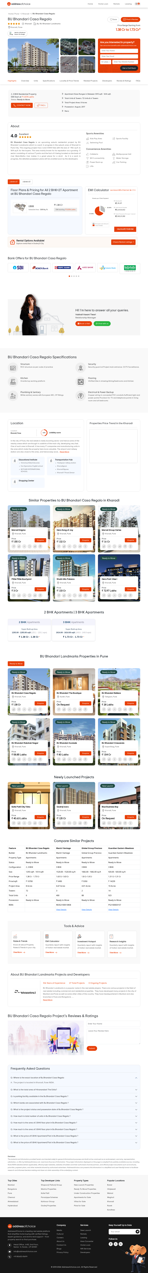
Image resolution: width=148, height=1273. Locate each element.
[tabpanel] (45, 208)
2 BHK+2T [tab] (14, 182)
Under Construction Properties (87, 1193)
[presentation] (14, 181)
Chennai (11, 1197)
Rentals (116, 4)
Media (59, 1230)
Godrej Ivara (63, 807)
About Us (60, 1241)
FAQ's (42, 105)
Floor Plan (86, 47)
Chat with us (103, 324)
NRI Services (85, 1249)
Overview (25, 81)
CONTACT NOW (23, 105)
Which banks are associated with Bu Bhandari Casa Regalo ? (40, 1103)
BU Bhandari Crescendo (113, 743)
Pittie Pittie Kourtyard (21, 579)
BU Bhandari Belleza (111, 693)
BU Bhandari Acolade (67, 743)
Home (90, 4)
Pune (10, 1193)
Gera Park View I (109, 579)
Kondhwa (111, 1210)
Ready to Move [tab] (16, 664)
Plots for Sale (79, 1206)
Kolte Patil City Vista (21, 807)
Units (36, 81)
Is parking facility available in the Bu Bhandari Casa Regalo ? (39, 1096)
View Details (61, 910)
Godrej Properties (48, 1206)
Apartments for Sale (82, 1197)
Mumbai (11, 1185)
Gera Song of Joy (65, 530)
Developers (107, 81)
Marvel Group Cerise (111, 530)
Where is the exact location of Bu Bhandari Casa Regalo (37, 1078)
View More (17, 952)
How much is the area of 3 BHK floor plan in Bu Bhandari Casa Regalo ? (44, 1129)
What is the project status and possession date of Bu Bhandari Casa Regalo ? (47, 1109)
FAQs (138, 81)
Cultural (60, 1234)
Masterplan (69, 47)
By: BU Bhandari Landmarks (48, 24)
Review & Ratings (124, 81)
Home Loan (103, 4)
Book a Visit (84, 324)
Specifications (49, 81)
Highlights (12, 81)
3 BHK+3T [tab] (27, 182)
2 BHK (31, 206)
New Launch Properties (84, 1185)
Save (115, 19)
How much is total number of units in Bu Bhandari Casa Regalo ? (40, 1116)
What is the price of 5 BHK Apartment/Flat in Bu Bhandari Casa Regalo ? (44, 1136)
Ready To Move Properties (85, 1189)
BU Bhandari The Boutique (69, 693)
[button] (69, 276)
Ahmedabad (13, 1201)
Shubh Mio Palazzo (66, 579)
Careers (60, 1238)
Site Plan (68, 65)
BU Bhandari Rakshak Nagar (25, 743)
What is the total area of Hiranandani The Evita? (34, 1090)
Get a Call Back (129, 68)
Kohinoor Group (47, 1201)
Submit (92, 1048)
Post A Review (132, 19)
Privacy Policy (62, 1252)
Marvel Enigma (18, 530)
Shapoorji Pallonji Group (51, 1185)
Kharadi (28, 24)
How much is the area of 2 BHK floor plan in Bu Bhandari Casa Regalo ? (44, 1123)
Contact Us (61, 1245)
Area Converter (86, 1241)
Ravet (109, 1206)
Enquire (40, 540)
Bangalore (12, 1189)
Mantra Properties (48, 1189)
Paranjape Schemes (49, 1197)
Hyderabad (13, 1206)
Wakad (110, 1193)
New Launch (85, 1230)
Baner (109, 1185)
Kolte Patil (45, 1193)
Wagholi (110, 1197)
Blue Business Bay (110, 807)
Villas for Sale (80, 1201)
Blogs (59, 1249)
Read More (64, 452)
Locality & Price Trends (69, 81)
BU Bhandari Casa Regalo (24, 693)
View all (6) (88, 65)
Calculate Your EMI (125, 229)
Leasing (128, 4)
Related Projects (90, 81)
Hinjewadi (111, 1189)
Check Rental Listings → (123, 242)
